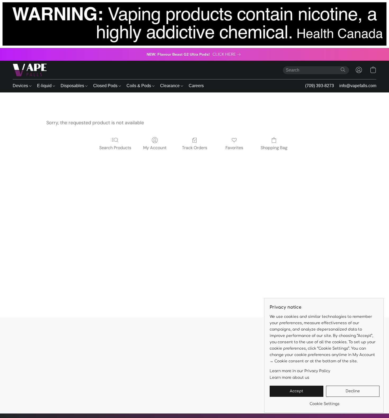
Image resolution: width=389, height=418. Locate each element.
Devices (21, 85)
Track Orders (194, 147)
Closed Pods (106, 85)
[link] (227, 54)
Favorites (234, 147)
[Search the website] (343, 69)
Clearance (170, 85)
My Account (154, 147)
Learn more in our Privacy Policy (300, 371)
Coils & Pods (139, 85)
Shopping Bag (274, 147)
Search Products (115, 147)
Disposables (73, 85)
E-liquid (45, 85)
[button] (30, 70)
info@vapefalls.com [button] (357, 85)
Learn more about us (289, 378)
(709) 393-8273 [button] (319, 85)
